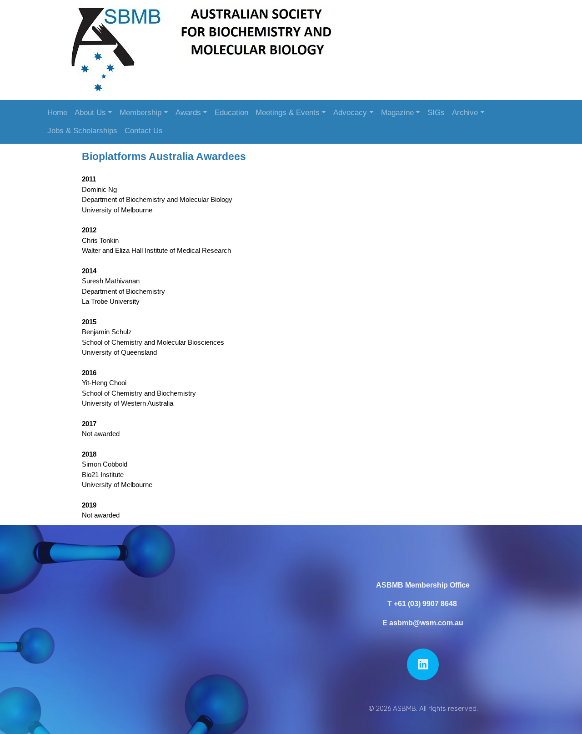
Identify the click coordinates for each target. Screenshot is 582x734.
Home (57, 112)
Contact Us (144, 130)
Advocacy (350, 112)
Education (231, 112)
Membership (140, 112)
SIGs (436, 112)
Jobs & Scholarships (82, 130)
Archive (465, 112)
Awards (188, 112)
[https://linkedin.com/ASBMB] (423, 664)
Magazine (397, 112)
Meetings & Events (288, 112)
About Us (90, 112)
